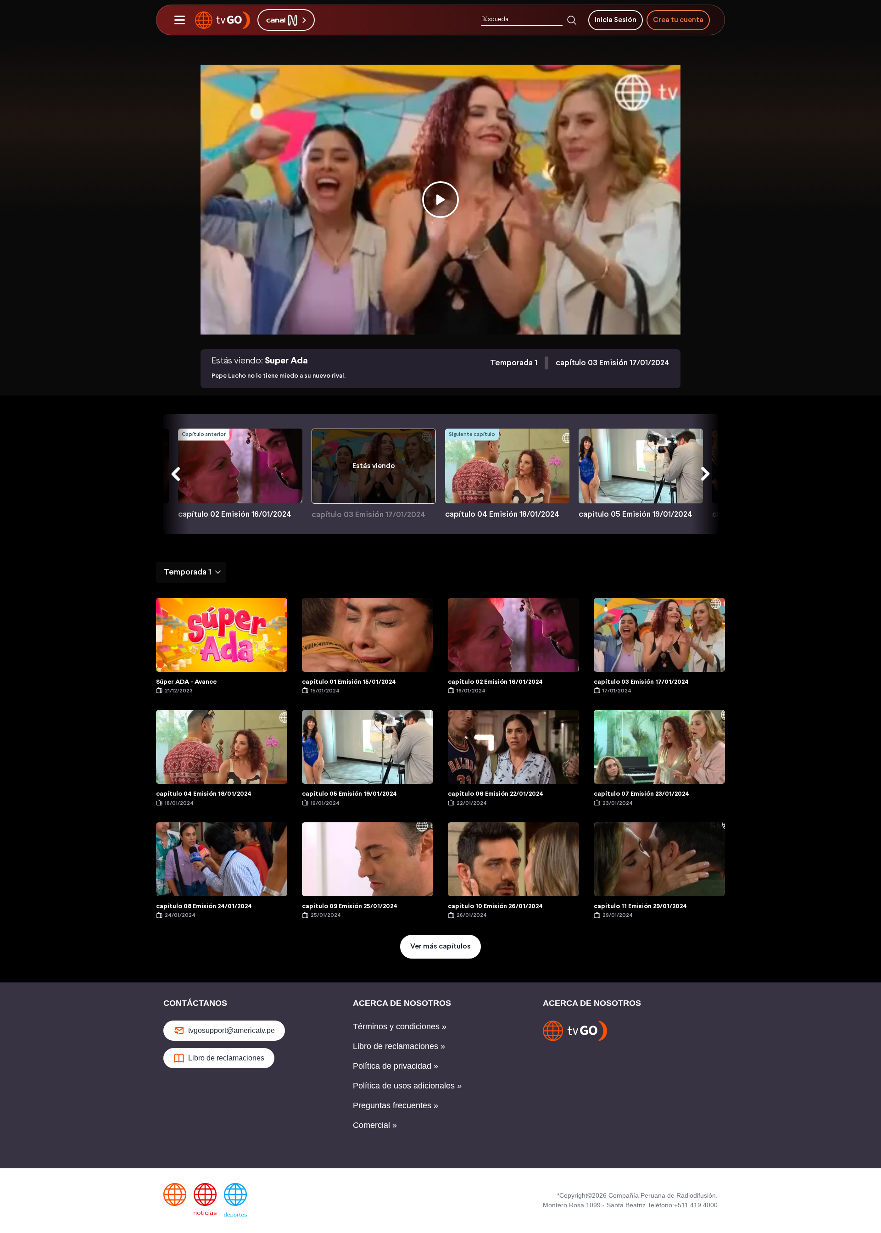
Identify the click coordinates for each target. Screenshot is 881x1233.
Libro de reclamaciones (226, 1058)
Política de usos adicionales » (407, 1085)
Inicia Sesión (615, 20)
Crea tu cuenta (678, 20)
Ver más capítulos (440, 946)
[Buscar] (571, 20)
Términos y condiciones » (399, 1026)
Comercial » (375, 1125)
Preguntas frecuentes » (395, 1105)
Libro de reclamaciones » (399, 1046)
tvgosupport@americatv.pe (231, 1030)
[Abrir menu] (179, 20)
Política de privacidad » (395, 1066)
